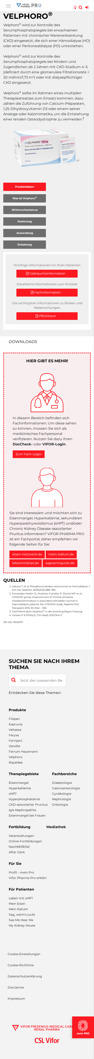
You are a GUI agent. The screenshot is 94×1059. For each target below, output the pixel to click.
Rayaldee (16, 762)
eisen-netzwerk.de (27, 554)
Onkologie (60, 805)
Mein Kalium (18, 909)
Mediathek (56, 827)
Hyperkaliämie (20, 788)
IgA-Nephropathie (22, 810)
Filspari (14, 719)
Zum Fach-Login (29, 454)
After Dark (17, 852)
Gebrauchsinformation (47, 273)
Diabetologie (62, 783)
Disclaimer (16, 987)
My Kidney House (22, 925)
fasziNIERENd (19, 847)
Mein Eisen (17, 904)
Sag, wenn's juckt (22, 915)
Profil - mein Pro (21, 872)
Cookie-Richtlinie (21, 965)
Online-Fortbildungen (25, 841)
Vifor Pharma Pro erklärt (28, 878)
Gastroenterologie (66, 788)
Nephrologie (61, 799)
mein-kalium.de (61, 554)
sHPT (13, 794)
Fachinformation (47, 292)
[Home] (28, 5)
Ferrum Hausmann (23, 751)
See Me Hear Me (21, 920)
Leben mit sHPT (21, 898)
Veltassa (15, 730)
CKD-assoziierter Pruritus (28, 805)
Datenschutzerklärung (25, 976)
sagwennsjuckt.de (60, 563)
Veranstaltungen (21, 836)
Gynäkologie (61, 794)
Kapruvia (15, 724)
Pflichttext (47, 316)
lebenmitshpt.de (25, 563)
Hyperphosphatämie (24, 799)
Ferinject (15, 741)
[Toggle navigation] (8, 5)
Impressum (16, 999)
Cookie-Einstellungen (24, 954)
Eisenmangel (19, 783)
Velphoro (16, 757)
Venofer (15, 746)
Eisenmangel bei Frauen (27, 815)
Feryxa (14, 735)
